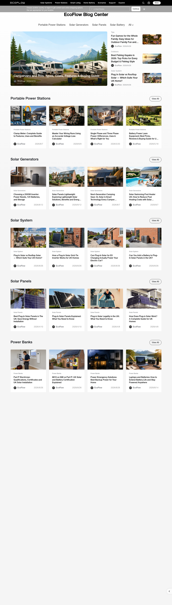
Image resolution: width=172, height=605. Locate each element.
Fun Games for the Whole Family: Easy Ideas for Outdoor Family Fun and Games (124, 39)
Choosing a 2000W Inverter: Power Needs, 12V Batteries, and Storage (27, 197)
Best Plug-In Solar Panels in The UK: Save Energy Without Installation (28, 319)
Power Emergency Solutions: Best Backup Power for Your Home (104, 380)
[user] (149, 2)
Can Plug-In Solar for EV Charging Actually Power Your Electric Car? (104, 258)
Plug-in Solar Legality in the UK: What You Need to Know (105, 317)
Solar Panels (99, 24)
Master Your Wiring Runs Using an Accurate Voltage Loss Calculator (66, 136)
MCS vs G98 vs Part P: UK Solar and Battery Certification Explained (66, 380)
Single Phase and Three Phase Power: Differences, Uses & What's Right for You (105, 136)
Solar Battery (117, 24)
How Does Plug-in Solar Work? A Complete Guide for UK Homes (143, 319)
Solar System (18, 251)
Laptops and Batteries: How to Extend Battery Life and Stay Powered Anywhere (143, 380)
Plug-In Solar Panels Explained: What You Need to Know (66, 317)
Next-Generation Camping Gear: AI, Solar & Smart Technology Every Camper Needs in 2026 (103, 197)
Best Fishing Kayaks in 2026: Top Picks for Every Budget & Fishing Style (124, 58)
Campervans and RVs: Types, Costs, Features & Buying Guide (56, 76)
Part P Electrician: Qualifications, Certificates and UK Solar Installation (28, 380)
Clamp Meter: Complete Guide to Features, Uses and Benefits (28, 134)
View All (155, 99)
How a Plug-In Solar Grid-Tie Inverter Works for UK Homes (65, 256)
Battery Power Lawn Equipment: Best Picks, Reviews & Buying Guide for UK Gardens (143, 136)
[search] (143, 2)
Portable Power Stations (51, 24)
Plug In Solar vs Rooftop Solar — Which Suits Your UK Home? (124, 77)
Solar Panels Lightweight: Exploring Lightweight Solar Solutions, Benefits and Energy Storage (66, 197)
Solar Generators (78, 24)
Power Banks (18, 373)
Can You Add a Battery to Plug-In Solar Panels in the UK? (143, 256)
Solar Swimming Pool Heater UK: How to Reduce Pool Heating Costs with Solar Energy (142, 197)
